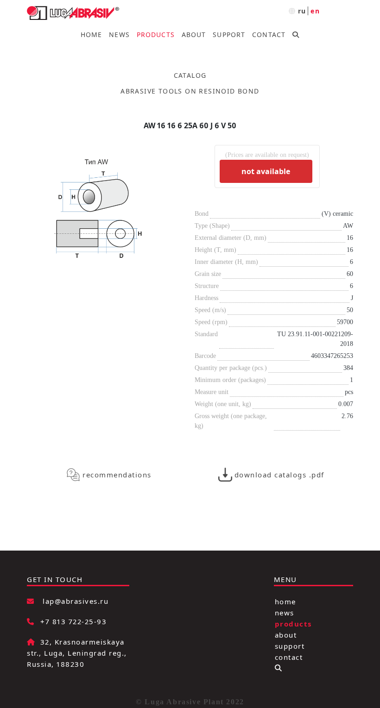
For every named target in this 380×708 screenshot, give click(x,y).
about (286, 634)
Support (229, 34)
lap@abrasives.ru (75, 601)
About (194, 34)
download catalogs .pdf (279, 474)
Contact (268, 34)
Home (91, 34)
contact (289, 656)
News (119, 34)
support (290, 645)
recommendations (117, 474)
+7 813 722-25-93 (73, 621)
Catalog (190, 75)
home (285, 601)
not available (265, 171)
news (284, 612)
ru (302, 10)
